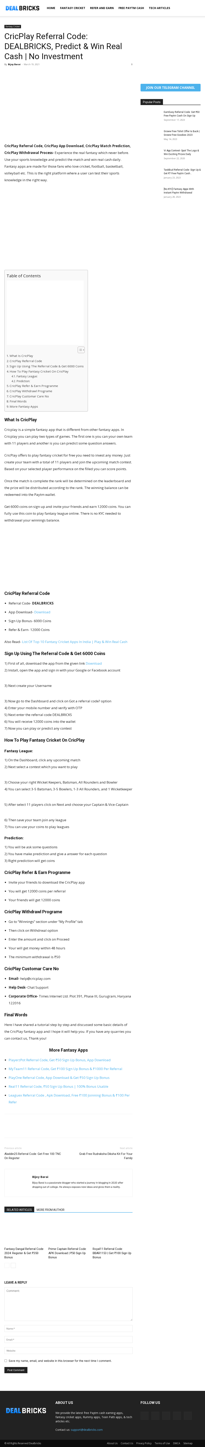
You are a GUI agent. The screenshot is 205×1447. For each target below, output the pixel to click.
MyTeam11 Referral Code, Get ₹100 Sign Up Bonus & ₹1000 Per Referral (65, 1068)
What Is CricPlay (21, 356)
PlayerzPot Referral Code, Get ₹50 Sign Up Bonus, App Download (60, 1060)
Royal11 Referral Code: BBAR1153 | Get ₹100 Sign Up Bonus (112, 1253)
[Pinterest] (27, 73)
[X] (18, 73)
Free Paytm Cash (131, 8)
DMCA (176, 1443)
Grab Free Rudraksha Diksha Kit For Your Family (106, 1156)
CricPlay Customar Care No (29, 396)
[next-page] (13, 1265)
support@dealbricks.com (87, 1430)
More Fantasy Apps (24, 406)
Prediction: (23, 381)
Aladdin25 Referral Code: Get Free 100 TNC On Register (32, 1156)
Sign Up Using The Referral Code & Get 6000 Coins (47, 366)
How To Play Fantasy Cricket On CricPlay (39, 371)
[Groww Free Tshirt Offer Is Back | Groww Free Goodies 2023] (151, 137)
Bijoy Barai (14, 64)
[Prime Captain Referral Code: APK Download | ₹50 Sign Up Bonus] (68, 1231)
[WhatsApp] (36, 73)
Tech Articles (159, 8)
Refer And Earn (102, 8)
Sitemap (188, 1443)
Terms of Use (162, 1443)
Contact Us (127, 1443)
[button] (196, 8)
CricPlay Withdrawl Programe (31, 391)
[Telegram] (166, 1416)
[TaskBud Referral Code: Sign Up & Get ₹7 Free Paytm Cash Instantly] (151, 175)
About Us (112, 1443)
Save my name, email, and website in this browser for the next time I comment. (60, 1360)
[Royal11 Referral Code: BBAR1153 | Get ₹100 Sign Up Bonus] (113, 1231)
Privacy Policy (144, 1443)
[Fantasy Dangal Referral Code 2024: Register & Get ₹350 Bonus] (24, 1231)
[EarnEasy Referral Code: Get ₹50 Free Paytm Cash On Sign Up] (151, 117)
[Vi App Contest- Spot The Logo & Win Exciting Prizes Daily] (151, 156)
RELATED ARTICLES (19, 1209)
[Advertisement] (68, 113)
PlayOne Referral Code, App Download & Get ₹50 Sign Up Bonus (59, 1077)
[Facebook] (8, 73)
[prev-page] (6, 1265)
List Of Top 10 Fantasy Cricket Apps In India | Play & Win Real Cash (74, 641)
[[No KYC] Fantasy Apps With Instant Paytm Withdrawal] (151, 194)
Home (51, 8)
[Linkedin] (155, 1416)
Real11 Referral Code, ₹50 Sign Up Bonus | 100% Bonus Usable (58, 1086)
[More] (45, 73)
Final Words (18, 401)
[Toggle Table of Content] (79, 349)
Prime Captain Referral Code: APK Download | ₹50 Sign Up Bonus (67, 1253)
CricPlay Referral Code (26, 361)
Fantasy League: (27, 376)
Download (42, 612)
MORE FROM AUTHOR (50, 1209)
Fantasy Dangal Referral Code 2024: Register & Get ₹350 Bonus (23, 1253)
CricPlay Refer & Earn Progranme (34, 386)
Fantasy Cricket (72, 8)
